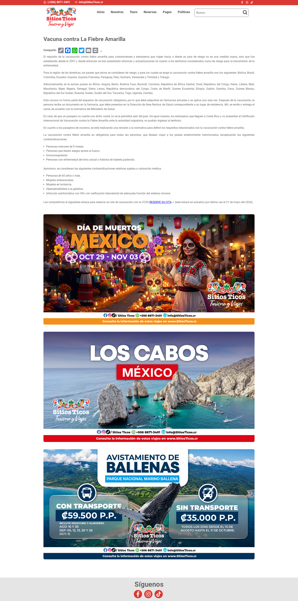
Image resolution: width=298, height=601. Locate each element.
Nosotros (117, 12)
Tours (133, 12)
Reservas (150, 12)
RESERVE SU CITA (160, 202)
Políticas (184, 12)
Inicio (101, 12)
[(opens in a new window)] (243, 2)
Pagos (167, 12)
